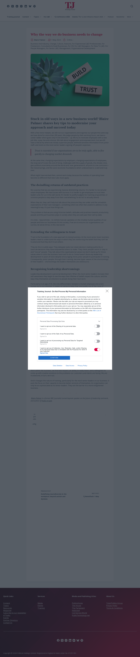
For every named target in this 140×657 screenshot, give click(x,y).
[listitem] (70, 321)
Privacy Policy (82, 365)
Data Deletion (57, 365)
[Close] (108, 292)
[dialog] (70, 328)
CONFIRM (54, 358)
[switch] (97, 326)
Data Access (70, 365)
